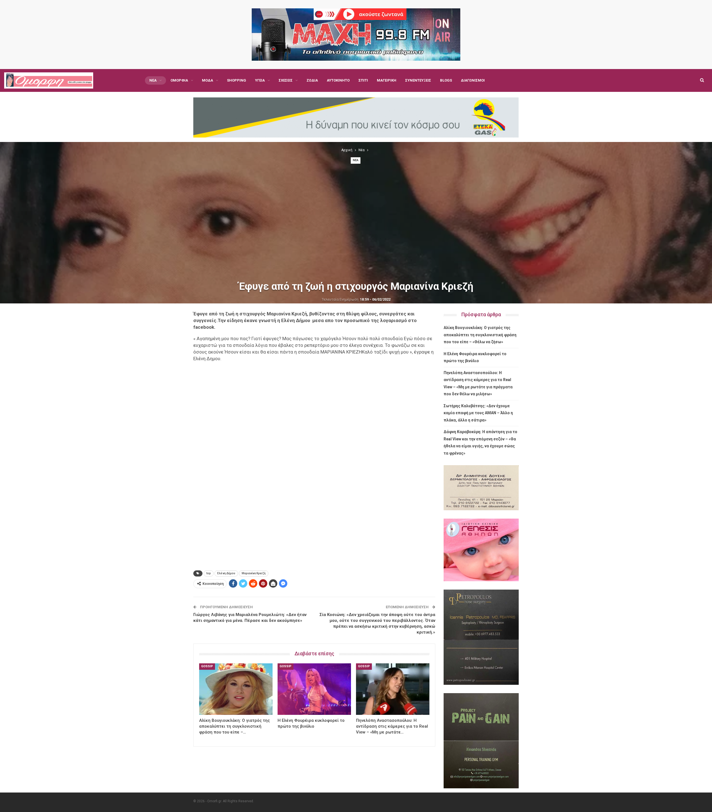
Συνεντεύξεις (418, 80)
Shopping (236, 80)
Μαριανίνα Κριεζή (254, 573)
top (208, 573)
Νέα (153, 80)
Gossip (207, 666)
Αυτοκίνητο (338, 80)
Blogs (446, 80)
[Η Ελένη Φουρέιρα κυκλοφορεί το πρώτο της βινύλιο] (314, 689)
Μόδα (207, 80)
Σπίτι (363, 80)
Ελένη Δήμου (226, 573)
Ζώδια (312, 80)
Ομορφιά (179, 80)
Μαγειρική (386, 80)
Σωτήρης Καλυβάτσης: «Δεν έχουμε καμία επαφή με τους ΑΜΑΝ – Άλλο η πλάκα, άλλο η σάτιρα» (478, 413)
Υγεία (260, 80)
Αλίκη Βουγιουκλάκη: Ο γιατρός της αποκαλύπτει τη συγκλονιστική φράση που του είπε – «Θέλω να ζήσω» (480, 334)
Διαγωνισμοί (473, 80)
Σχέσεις (286, 80)
